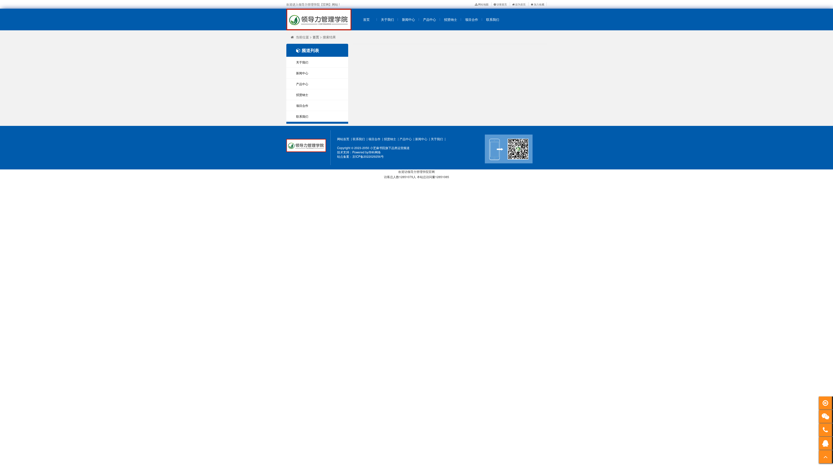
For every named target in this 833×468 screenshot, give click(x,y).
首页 (366, 19)
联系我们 (492, 19)
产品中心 (429, 19)
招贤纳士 (450, 19)
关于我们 (387, 19)
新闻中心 (408, 19)
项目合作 (471, 19)
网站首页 (343, 139)
